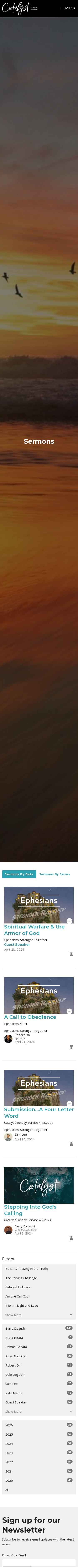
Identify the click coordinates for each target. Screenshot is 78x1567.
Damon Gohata (38, 1346)
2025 (38, 1434)
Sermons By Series (54, 874)
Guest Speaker (38, 1402)
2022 (38, 1462)
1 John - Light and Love (21, 1305)
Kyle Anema (38, 1393)
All (7, 1490)
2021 (38, 1471)
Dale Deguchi (38, 1374)
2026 (38, 1425)
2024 (38, 1443)
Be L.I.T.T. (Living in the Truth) (26, 1268)
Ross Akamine (38, 1356)
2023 (38, 1452)
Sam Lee (38, 1383)
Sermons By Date (19, 874)
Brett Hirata (38, 1337)
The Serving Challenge (21, 1278)
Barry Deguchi (38, 1328)
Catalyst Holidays (17, 1287)
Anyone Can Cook (17, 1296)
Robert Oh (38, 1365)
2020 (38, 1480)
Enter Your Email (14, 1555)
